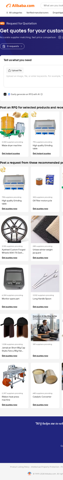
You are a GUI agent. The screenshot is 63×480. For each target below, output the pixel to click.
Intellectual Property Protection (45, 467)
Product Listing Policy (20, 467)
